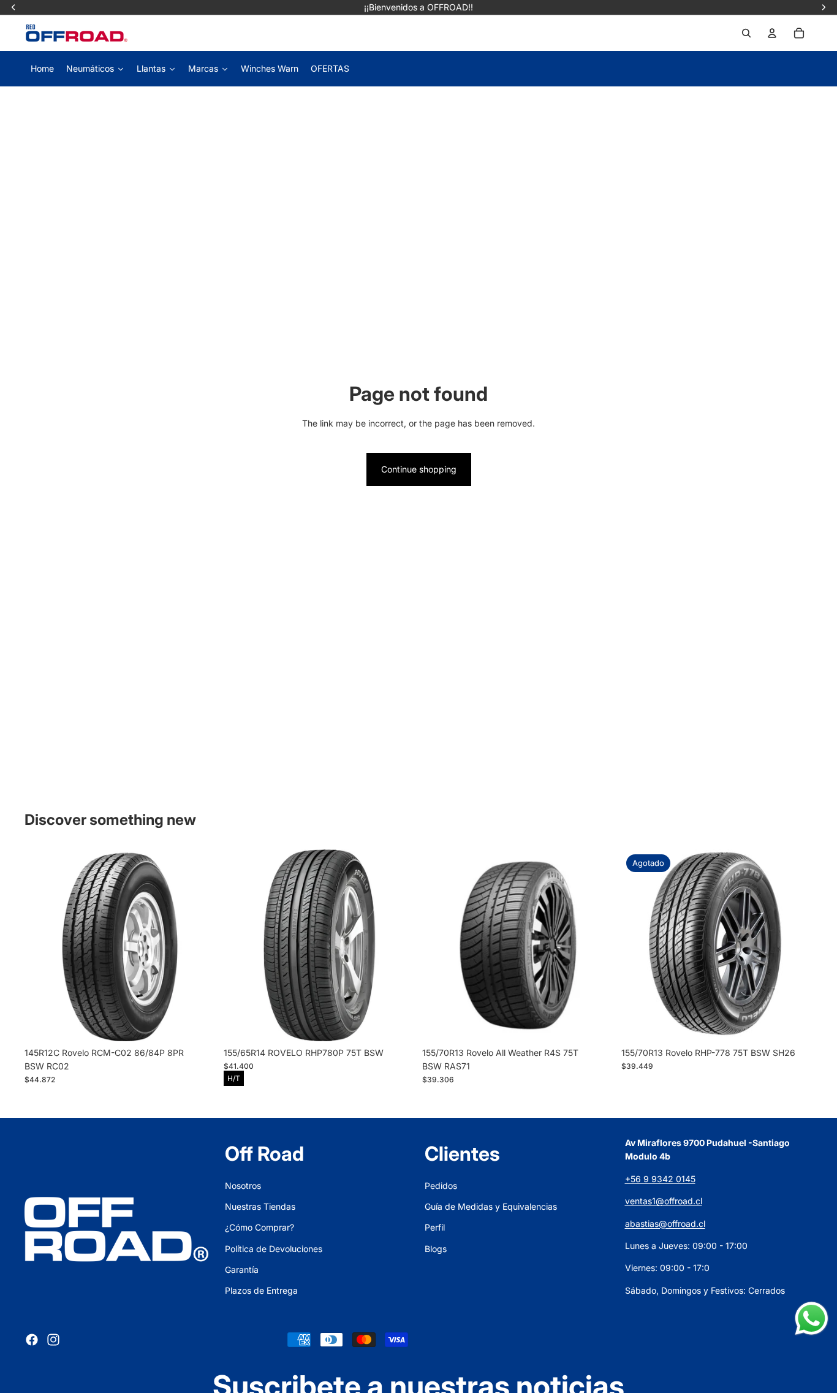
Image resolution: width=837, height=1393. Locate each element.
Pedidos (441, 1185)
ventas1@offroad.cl (663, 1201)
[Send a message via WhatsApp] (811, 1318)
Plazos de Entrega (261, 1290)
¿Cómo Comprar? (259, 1227)
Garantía (242, 1269)
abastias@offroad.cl (665, 1223)
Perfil (435, 1227)
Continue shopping (418, 469)
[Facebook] (32, 1339)
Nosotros (243, 1185)
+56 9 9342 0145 (660, 1179)
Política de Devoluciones (273, 1248)
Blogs (436, 1248)
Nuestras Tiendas (260, 1206)
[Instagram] (53, 1339)
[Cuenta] (772, 33)
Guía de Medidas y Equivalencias (491, 1206)
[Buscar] (746, 33)
